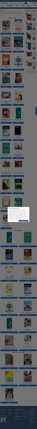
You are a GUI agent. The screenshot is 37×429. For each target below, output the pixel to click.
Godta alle (23, 220)
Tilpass (13, 220)
